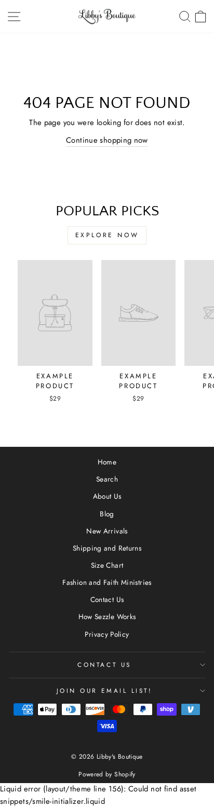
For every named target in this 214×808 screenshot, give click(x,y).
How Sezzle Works (107, 616)
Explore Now (107, 235)
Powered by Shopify (107, 774)
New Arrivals (106, 531)
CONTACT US (104, 664)
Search (107, 479)
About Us (107, 496)
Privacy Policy (107, 634)
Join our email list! (105, 690)
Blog (107, 514)
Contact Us (107, 599)
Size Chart (107, 565)
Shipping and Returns (107, 548)
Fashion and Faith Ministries (106, 582)
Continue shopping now (107, 140)
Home (107, 462)
